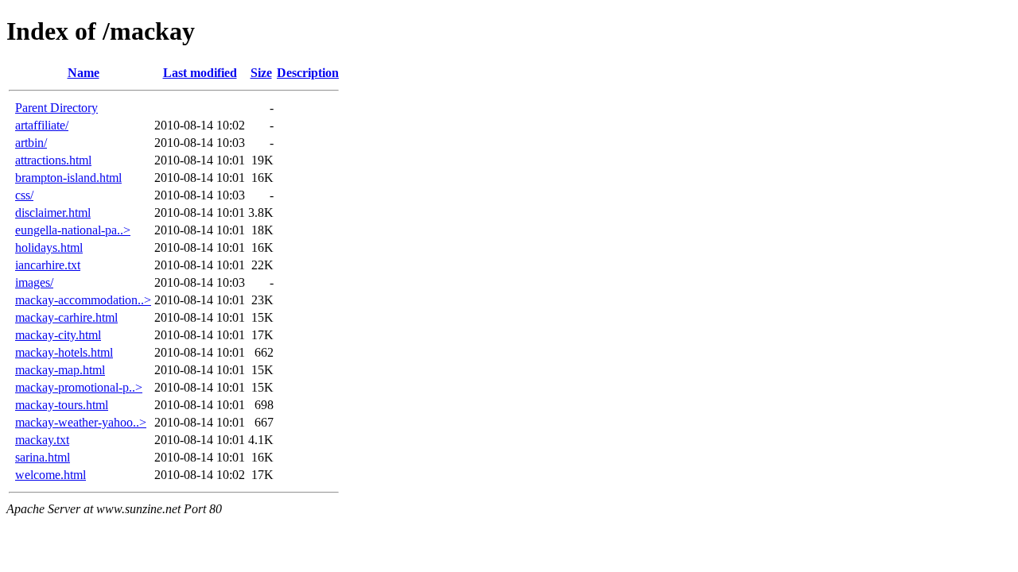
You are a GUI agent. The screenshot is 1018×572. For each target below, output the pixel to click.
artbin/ (31, 142)
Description (308, 72)
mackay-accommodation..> (83, 300)
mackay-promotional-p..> (78, 387)
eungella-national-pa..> (72, 230)
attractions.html (53, 160)
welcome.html (50, 474)
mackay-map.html (60, 370)
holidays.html (49, 247)
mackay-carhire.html (66, 317)
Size (261, 72)
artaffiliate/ (41, 125)
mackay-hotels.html (64, 352)
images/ (34, 282)
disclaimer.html (53, 212)
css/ (24, 195)
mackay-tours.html (61, 405)
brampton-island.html (68, 177)
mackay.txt (42, 439)
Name (83, 72)
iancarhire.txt (47, 265)
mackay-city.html (58, 335)
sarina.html (42, 457)
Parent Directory (56, 107)
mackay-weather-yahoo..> (80, 422)
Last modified (200, 72)
